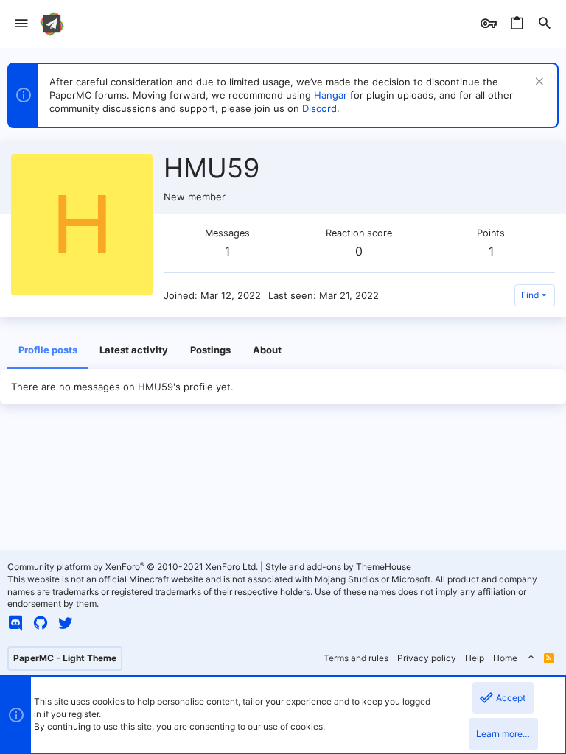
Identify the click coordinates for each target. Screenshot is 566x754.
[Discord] (15, 623)
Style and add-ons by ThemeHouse (338, 566)
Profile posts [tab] (47, 350)
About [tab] (267, 350)
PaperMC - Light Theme (64, 657)
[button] (21, 24)
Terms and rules (356, 657)
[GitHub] (40, 623)
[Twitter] (65, 623)
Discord (319, 108)
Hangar (330, 95)
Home (505, 657)
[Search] (545, 24)
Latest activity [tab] (133, 350)
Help (474, 657)
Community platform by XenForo (132, 566)
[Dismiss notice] (537, 83)
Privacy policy (426, 657)
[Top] (530, 658)
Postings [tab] (210, 350)
